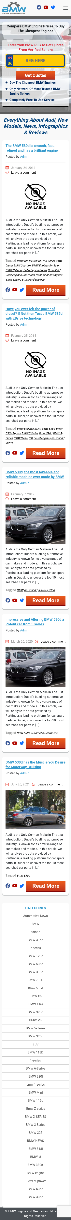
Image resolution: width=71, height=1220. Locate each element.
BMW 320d (35, 1012)
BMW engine (35, 1173)
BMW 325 (35, 1133)
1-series (35, 1060)
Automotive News (35, 916)
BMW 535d (35, 964)
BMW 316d (35, 940)
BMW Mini (35, 1092)
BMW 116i (35, 1004)
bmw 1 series (35, 1084)
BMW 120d (35, 956)
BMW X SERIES (35, 1117)
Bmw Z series (35, 1108)
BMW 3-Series (35, 1125)
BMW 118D (35, 1052)
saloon (35, 932)
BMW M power (35, 1181)
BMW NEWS (35, 1141)
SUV (35, 1044)
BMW (35, 924)
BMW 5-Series (35, 1028)
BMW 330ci (36, 1165)
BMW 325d (35, 1036)
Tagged (11, 261)
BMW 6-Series (35, 1068)
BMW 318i (35, 1149)
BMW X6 (36, 996)
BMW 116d (35, 1100)
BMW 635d (35, 1189)
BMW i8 (35, 1157)
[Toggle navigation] (66, 8)
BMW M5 (35, 1020)
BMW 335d (35, 1197)
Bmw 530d (35, 988)
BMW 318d (35, 972)
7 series (35, 948)
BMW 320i (35, 1076)
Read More (45, 290)
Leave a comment (23, 172)
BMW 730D (35, 980)
